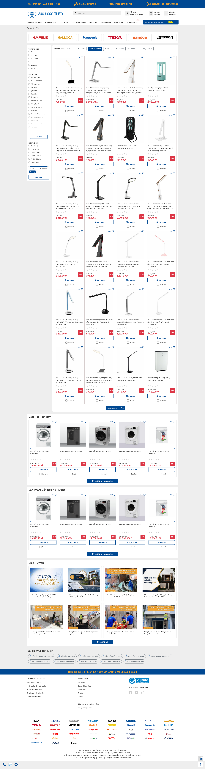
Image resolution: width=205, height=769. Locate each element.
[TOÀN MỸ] (74, 729)
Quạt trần (34, 94)
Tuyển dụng (82, 689)
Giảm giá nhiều (95, 48)
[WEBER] (111, 734)
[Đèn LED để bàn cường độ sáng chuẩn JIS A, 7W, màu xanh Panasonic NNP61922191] (69, 303)
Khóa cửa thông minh (65, 661)
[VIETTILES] (55, 738)
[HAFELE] (55, 725)
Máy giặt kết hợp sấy (135, 661)
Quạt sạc (34, 91)
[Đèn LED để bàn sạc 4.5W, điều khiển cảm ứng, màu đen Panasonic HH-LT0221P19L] (99, 303)
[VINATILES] (130, 738)
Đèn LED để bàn (36, 81)
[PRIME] (36, 734)
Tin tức (80, 693)
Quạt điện (34, 87)
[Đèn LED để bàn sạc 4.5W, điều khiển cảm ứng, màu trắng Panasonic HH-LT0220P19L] (161, 303)
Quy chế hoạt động (84, 686)
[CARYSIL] (36, 738)
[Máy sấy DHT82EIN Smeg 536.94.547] (43, 435)
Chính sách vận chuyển (35, 693)
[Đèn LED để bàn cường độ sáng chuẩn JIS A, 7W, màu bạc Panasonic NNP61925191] (69, 361)
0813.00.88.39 (158, 4)
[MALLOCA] (168, 721)
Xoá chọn (38, 177)
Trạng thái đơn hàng (34, 682)
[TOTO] (55, 721)
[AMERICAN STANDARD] (149, 721)
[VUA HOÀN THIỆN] (168, 729)
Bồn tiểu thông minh (113, 656)
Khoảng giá (33, 143)
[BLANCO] (130, 725)
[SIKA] (74, 738)
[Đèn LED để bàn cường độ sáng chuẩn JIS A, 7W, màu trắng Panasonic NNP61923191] (130, 303)
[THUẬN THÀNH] (74, 734)
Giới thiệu (81, 682)
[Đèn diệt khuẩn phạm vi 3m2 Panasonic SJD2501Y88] (130, 129)
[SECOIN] (93, 738)
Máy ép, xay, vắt (36, 100)
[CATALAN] (168, 734)
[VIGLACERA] (93, 721)
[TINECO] (130, 734)
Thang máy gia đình (85, 708)
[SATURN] (149, 729)
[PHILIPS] (168, 725)
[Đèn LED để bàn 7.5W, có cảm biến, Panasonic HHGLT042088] (130, 361)
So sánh (71, 110)
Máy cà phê (35, 120)
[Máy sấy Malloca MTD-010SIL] (102, 435)
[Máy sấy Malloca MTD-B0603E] (132, 435)
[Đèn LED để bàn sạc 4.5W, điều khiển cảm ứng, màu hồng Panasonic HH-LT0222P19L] (161, 245)
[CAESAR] (74, 721)
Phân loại (33, 74)
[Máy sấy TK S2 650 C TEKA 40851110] (162, 435)
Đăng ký (142, 14)
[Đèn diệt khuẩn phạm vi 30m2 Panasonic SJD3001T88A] (161, 71)
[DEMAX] (74, 743)
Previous (31, 448)
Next (174, 448)
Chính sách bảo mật (34, 696)
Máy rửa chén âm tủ (89, 661)
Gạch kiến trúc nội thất (40, 661)
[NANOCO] (36, 729)
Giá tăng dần (133, 48)
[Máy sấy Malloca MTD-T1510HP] (73, 435)
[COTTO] (111, 721)
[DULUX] (55, 743)
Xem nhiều (120, 48)
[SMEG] (74, 725)
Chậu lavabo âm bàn (89, 656)
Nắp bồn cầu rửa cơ (136, 656)
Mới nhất (70, 48)
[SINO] (55, 734)
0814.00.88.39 (172, 4)
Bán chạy (108, 48)
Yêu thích (81, 48)
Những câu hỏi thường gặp (36, 686)
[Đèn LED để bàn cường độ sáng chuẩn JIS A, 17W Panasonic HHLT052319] (69, 245)
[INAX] (36, 721)
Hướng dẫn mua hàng (34, 689)
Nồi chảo (34, 110)
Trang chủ (30, 28)
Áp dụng (32, 172)
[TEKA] (36, 725)
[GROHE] (130, 721)
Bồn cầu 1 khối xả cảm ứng (42, 656)
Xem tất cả (102, 642)
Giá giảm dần (147, 48)
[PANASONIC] (149, 725)
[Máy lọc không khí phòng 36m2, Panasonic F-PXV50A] (161, 361)
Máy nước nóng (36, 84)
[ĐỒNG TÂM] (93, 729)
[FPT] (111, 729)
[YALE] (130, 729)
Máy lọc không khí (37, 107)
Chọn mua (69, 106)
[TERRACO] (36, 743)
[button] (39, 137)
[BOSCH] (149, 738)
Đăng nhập (134, 14)
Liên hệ (80, 696)
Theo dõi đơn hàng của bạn (154, 22)
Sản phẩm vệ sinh (37, 117)
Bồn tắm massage (67, 656)
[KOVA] (111, 738)
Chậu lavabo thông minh (161, 656)
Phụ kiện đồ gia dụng (38, 114)
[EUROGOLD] (111, 725)
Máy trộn (34, 127)
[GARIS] (93, 725)
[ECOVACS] (93, 734)
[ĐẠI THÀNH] (55, 729)
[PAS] (149, 734)
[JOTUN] (168, 738)
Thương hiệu (34, 49)
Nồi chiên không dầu (111, 661)
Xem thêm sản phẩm (115, 408)
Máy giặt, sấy (35, 104)
